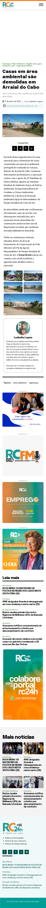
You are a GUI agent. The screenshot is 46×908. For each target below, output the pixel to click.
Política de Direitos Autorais (16, 844)
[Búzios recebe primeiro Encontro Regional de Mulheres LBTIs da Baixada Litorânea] (12, 782)
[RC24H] (8, 5)
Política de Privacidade (14, 838)
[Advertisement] (23, 34)
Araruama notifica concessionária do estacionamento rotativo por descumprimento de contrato (22, 628)
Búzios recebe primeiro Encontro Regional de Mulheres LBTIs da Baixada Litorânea (22, 615)
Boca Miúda (6, 586)
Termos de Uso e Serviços (15, 841)
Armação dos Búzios (10, 610)
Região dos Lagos (34, 64)
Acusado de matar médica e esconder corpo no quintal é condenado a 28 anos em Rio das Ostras (22, 641)
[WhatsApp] (31, 148)
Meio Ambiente (18, 64)
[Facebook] (14, 148)
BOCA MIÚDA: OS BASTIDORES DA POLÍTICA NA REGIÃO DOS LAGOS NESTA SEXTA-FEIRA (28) (21, 591)
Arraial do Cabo (8, 66)
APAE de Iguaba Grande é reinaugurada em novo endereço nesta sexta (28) (32, 765)
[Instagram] (10, 852)
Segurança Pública (24, 66)
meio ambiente (20, 382)
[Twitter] (20, 148)
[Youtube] (27, 852)
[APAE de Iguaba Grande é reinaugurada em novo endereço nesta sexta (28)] (34, 748)
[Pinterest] (25, 148)
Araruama (6, 623)
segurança (33, 382)
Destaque (6, 64)
